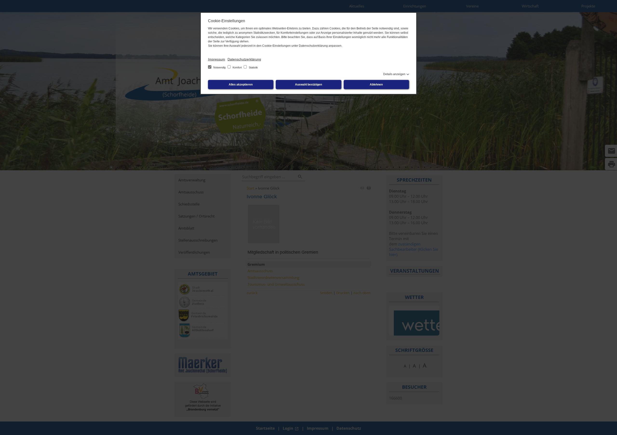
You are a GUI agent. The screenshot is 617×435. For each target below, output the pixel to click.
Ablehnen (376, 84)
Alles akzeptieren (241, 84)
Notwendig (219, 67)
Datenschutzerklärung (244, 59)
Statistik (253, 67)
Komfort (237, 67)
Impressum (216, 59)
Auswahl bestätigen (308, 84)
